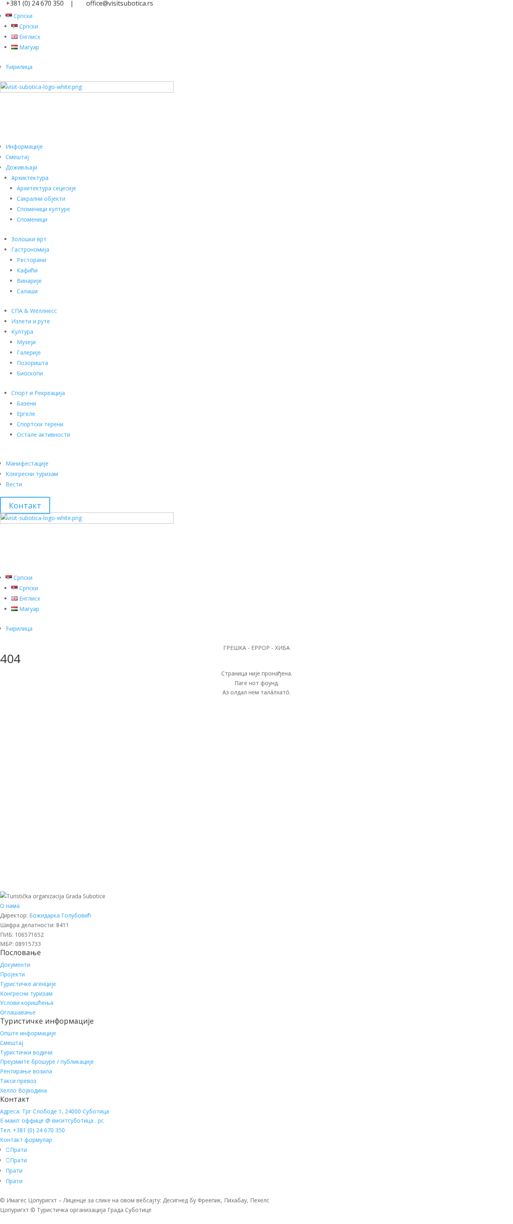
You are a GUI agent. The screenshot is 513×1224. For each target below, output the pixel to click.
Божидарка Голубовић (60, 915)
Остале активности (43, 434)
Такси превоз (18, 1081)
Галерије (29, 352)
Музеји (26, 342)
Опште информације (28, 1033)
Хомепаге (27, 810)
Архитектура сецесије (46, 188)
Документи (15, 964)
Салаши (27, 291)
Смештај (17, 157)
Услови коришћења (26, 1002)
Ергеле (26, 413)
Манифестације (27, 463)
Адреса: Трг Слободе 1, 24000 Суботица (54, 1111)
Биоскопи (30, 373)
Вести (14, 484)
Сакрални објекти (41, 198)
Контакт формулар (26, 1139)
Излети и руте (30, 321)
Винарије (29, 280)
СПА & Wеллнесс (34, 311)
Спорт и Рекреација (38, 393)
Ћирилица (19, 67)
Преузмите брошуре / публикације (47, 1061)
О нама (10, 905)
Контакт (25, 505)
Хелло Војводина (23, 1090)
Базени (26, 403)
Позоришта (32, 363)
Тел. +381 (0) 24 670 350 (32, 1130)
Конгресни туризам (32, 474)
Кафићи (27, 270)
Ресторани (31, 260)
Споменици (32, 219)
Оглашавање (18, 1012)
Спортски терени (40, 424)
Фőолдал (26, 884)
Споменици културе (43, 209)
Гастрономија (30, 249)
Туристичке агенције (28, 984)
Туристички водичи (26, 1052)
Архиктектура (29, 177)
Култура (22, 331)
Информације (24, 146)
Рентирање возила (26, 1071)
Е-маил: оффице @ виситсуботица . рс (52, 1120)
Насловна (27, 764)
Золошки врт (28, 239)
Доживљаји (21, 167)
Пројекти (12, 974)
